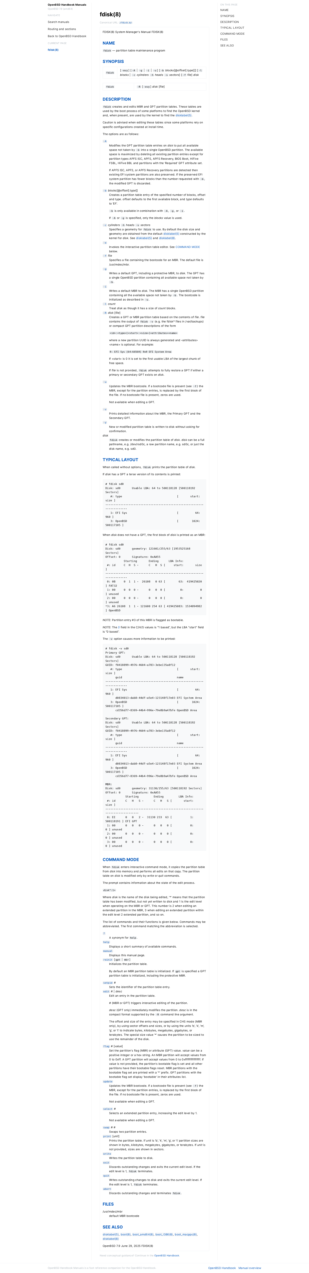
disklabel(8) (167, 238)
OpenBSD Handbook (166, 1255)
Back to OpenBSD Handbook (67, 36)
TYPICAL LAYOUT (120, 459)
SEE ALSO (113, 1226)
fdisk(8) (53, 49)
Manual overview (250, 1268)
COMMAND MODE (188, 247)
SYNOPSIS (113, 61)
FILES (108, 1204)
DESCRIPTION (117, 99)
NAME (109, 42)
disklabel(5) (184, 115)
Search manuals (58, 22)
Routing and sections (62, 29)
